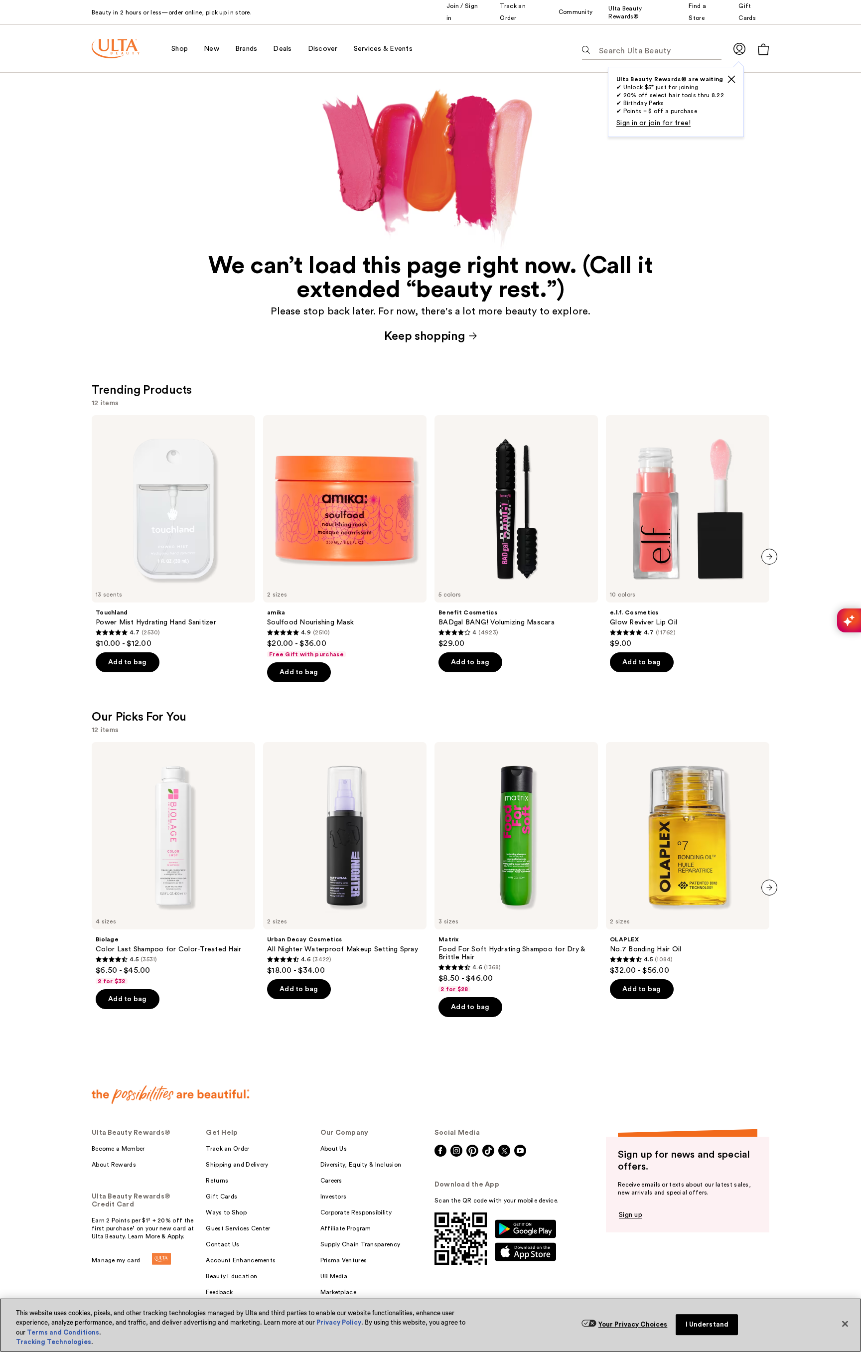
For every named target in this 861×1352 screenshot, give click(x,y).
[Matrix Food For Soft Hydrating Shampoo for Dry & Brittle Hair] (516, 867)
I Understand (707, 1324)
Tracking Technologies (53, 1342)
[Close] (845, 1324)
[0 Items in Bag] (763, 49)
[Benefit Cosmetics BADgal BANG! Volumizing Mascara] (516, 531)
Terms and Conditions (63, 1332)
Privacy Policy (338, 1322)
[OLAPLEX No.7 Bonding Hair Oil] (687, 858)
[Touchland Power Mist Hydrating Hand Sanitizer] (173, 531)
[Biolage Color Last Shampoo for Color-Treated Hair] (173, 863)
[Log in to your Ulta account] (739, 48)
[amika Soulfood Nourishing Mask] (345, 536)
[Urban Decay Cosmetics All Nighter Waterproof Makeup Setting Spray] (345, 858)
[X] (731, 79)
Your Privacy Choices (633, 1324)
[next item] (769, 557)
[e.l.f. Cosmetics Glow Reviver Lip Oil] (687, 531)
